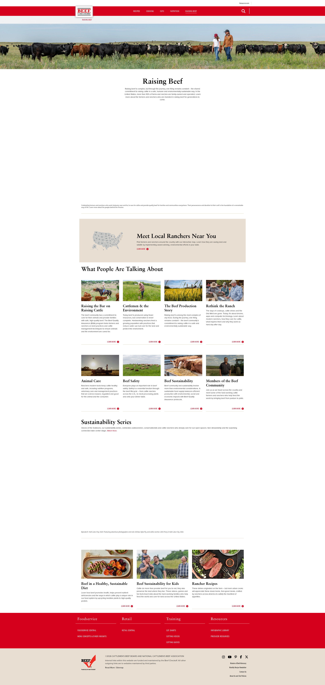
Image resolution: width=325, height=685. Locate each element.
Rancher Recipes (204, 583)
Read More (110, 667)
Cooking (150, 11)
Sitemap (119, 667)
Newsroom (244, 3)
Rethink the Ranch (220, 306)
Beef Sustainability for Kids (158, 583)
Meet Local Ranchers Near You (176, 235)
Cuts (162, 11)
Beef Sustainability (178, 381)
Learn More (153, 341)
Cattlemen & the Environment (136, 308)
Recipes (136, 11)
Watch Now (111, 430)
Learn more (141, 249)
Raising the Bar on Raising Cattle (95, 308)
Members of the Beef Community (222, 383)
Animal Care (91, 381)
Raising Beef (191, 11)
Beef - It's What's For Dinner (84, 11)
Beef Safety (131, 381)
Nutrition (174, 11)
